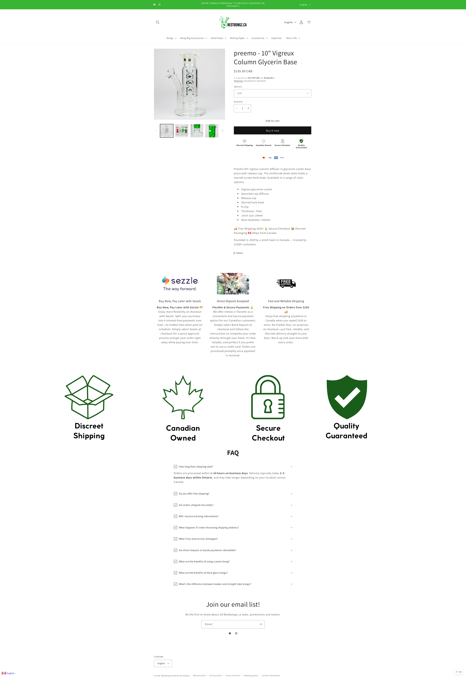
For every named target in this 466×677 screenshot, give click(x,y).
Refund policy (199, 675)
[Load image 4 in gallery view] (212, 130)
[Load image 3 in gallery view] (197, 130)
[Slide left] (156, 130)
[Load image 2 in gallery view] (181, 130)
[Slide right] (222, 130)
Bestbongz (166, 675)
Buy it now (272, 130)
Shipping (238, 80)
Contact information (271, 675)
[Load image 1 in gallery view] (166, 130)
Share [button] (239, 253)
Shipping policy (251, 675)
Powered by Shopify (181, 675)
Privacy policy (215, 675)
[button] (158, 22)
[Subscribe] (261, 624)
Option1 (238, 86)
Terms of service (232, 675)
